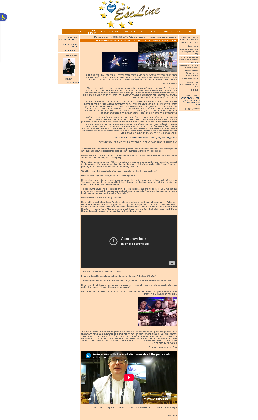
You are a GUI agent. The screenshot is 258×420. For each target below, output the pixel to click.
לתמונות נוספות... (71, 82)
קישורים (115, 31)
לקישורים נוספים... (71, 50)
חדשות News (165, 40)
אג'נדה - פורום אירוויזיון (68, 40)
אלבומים (128, 31)
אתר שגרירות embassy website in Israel (188, 66)
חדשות (177, 31)
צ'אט (103, 31)
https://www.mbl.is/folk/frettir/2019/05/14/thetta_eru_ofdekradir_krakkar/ (146, 137)
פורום (165, 31)
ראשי (190, 31)
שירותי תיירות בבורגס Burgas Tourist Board (189, 38)
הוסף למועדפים (92, 31)
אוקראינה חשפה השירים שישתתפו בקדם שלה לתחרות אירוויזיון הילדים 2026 (190, 98)
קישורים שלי (72, 37)
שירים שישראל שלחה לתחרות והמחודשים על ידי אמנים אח (188, 59)
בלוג (153, 31)
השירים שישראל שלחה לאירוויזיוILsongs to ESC (188, 51)
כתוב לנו (78, 31)
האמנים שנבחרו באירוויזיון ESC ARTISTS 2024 (191, 73)
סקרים (140, 31)
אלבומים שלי (71, 55)
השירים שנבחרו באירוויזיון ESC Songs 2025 (189, 84)
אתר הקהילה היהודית (189, 43)
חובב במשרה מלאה (190, 79)
